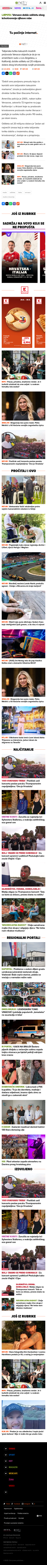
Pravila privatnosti (10, 1518)
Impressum (8, 1508)
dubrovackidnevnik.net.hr (12, 1550)
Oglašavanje (18, 1508)
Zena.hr (11, 1538)
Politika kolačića (23, 1513)
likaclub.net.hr (8, 1553)
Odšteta (12, 192)
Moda (5, 192)
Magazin (13, 1467)
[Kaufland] (23, 290)
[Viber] (14, 73)
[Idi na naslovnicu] (22, 5)
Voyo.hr (18, 1538)
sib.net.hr (21, 1544)
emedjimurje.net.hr (10, 1544)
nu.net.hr (36, 1550)
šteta (20, 192)
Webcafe (13, 1473)
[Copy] (18, 73)
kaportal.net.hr (30, 1544)
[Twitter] (7, 73)
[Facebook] (3, 73)
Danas (12, 1448)
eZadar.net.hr (27, 1550)
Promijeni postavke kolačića (13, 1523)
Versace (27, 192)
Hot (11, 1461)
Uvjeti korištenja (9, 1513)
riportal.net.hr (21, 1547)
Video (11, 1485)
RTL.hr (5, 1538)
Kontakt (21, 1518)
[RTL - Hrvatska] (7, 1530)
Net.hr (25, 69)
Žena (11, 1479)
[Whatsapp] (10, 73)
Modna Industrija (8, 197)
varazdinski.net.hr (9, 1547)
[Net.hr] (17, 1530)
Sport (12, 1454)
